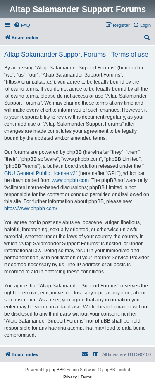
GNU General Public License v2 (40, 173)
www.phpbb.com (70, 180)
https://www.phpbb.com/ (30, 208)
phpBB (55, 369)
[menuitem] (22, 25)
